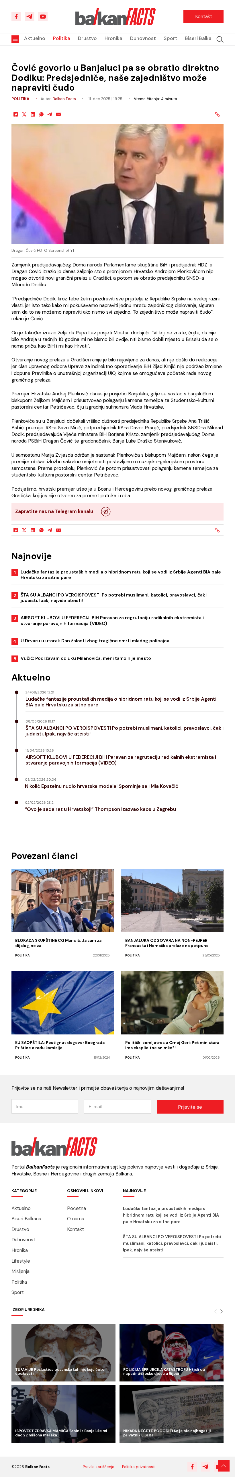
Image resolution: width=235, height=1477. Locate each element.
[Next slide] (221, 1311)
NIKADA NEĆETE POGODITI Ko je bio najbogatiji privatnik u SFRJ (167, 1433)
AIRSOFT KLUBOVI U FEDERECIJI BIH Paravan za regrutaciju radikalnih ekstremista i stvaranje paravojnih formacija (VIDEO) (112, 620)
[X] (24, 114)
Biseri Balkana (201, 38)
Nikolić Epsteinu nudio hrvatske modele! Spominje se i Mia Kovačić (101, 786)
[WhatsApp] (41, 114)
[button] (220, 39)
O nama (75, 1218)
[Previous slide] (216, 1311)
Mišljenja (20, 1271)
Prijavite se (190, 1107)
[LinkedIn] (33, 114)
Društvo (87, 38)
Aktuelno (34, 38)
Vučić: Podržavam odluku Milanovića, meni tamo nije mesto (86, 658)
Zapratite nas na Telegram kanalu (54, 511)
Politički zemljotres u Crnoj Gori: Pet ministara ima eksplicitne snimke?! (172, 1045)
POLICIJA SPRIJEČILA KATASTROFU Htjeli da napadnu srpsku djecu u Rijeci (164, 1371)
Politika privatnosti (138, 1466)
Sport (170, 38)
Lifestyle (20, 1261)
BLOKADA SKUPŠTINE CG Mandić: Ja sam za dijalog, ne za (58, 943)
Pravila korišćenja (98, 1466)
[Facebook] (15, 114)
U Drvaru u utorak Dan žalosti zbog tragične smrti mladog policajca (95, 641)
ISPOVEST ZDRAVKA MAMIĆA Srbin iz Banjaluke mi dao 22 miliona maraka (61, 1433)
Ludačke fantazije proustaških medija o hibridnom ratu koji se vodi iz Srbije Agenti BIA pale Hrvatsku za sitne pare (121, 574)
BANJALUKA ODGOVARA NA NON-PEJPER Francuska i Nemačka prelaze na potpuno (167, 943)
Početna (76, 1208)
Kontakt (203, 16)
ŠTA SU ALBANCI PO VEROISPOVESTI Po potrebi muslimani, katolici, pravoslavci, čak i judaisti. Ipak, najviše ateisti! (114, 597)
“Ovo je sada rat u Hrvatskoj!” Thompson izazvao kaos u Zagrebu (100, 809)
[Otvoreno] (15, 39)
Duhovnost (143, 38)
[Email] (58, 114)
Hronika (113, 38)
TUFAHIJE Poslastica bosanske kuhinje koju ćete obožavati (59, 1371)
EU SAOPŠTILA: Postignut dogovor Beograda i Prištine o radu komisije (61, 1045)
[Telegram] (50, 114)
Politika (61, 38)
